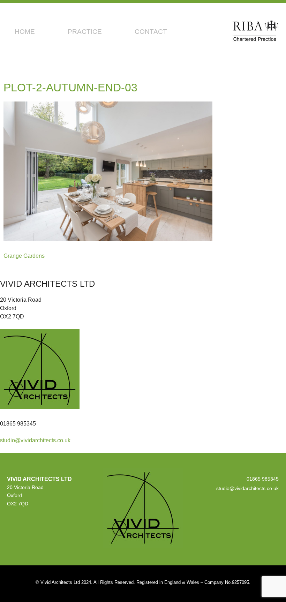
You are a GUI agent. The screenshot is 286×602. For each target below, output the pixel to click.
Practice (85, 31)
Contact (151, 31)
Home (25, 31)
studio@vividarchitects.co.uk (35, 440)
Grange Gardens (24, 256)
